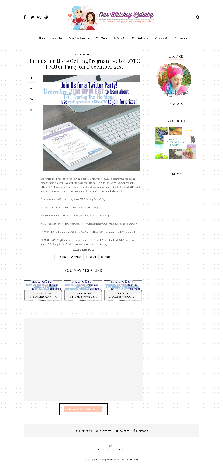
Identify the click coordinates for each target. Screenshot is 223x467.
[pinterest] (47, 17)
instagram (85, 431)
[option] (43, 292)
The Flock (101, 38)
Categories (181, 38)
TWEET (77, 257)
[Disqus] (83, 362)
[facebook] (27, 17)
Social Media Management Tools (111, 450)
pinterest (106, 431)
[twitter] (33, 17)
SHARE (62, 257)
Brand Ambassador (79, 38)
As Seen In (119, 38)
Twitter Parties (82, 54)
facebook (142, 431)
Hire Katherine (140, 38)
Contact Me (161, 38)
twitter (124, 431)
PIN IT (107, 257)
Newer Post (75, 409)
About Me (57, 38)
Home (42, 38)
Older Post (92, 409)
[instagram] (40, 17)
